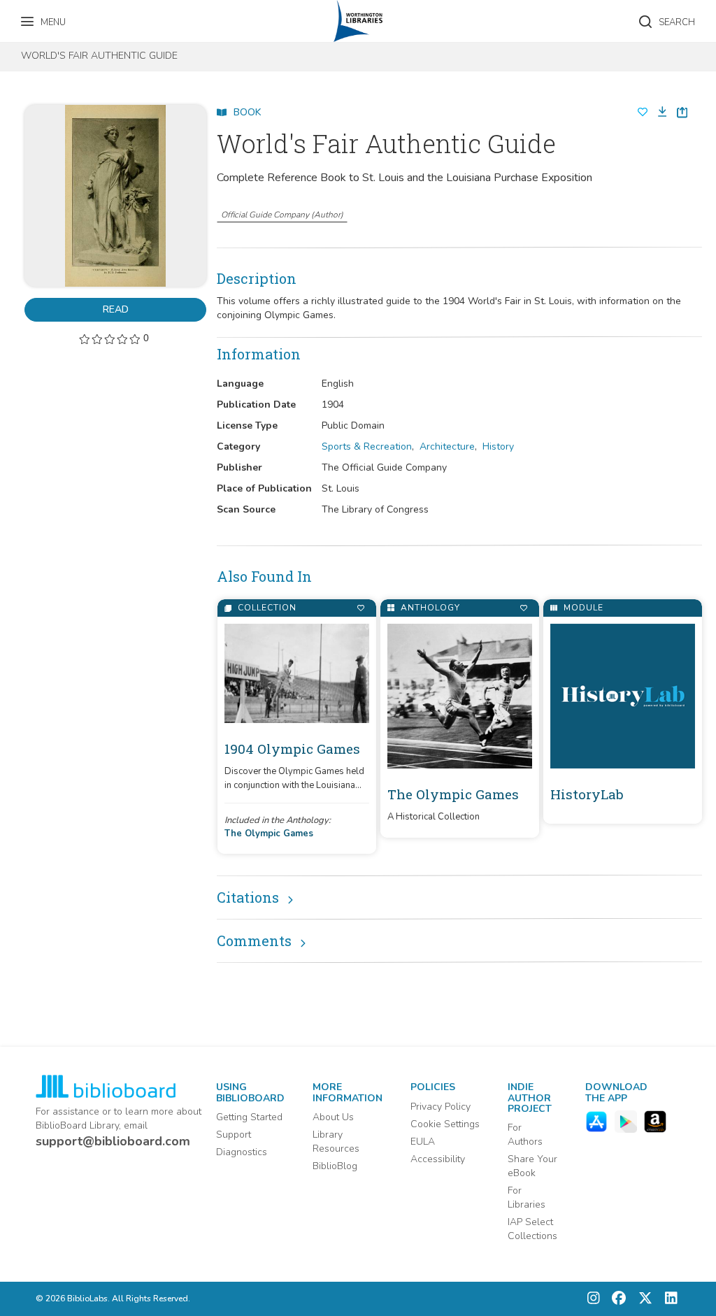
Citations (248, 897)
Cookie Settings (445, 1124)
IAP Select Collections (532, 1229)
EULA (422, 1141)
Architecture (447, 446)
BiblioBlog (335, 1166)
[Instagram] (594, 1299)
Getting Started (249, 1117)
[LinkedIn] (667, 1299)
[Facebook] (615, 1299)
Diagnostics (241, 1152)
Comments (254, 940)
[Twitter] (642, 1299)
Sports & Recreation (367, 446)
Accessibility (437, 1159)
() (282, 214)
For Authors (525, 1134)
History (498, 446)
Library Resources (336, 1141)
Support (233, 1134)
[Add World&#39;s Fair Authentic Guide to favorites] (642, 112)
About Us (333, 1117)
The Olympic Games (268, 833)
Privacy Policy (440, 1106)
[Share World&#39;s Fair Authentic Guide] (682, 112)
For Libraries (526, 1197)
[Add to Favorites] (360, 608)
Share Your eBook (532, 1166)
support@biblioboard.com (113, 1141)
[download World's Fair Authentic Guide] (658, 112)
